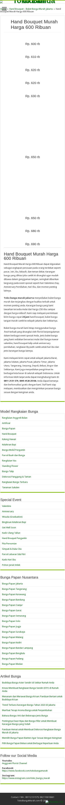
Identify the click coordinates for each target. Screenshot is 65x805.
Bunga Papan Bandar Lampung (17, 648)
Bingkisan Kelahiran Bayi (14, 522)
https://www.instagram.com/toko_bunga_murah (26, 778)
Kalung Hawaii (9, 439)
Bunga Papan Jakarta (12, 583)
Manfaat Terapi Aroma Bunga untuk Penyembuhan (27, 710)
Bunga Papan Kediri (11, 642)
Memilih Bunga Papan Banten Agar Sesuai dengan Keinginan (32, 738)
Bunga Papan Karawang (14, 594)
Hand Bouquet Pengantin (14, 538)
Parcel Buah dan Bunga (13, 455)
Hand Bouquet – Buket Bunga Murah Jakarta (31, 9)
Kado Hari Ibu (9, 559)
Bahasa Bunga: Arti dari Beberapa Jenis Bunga (25, 715)
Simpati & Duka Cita (11, 549)
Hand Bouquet (9, 434)
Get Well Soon (9, 527)
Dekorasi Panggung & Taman (16, 476)
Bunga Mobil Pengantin (13, 450)
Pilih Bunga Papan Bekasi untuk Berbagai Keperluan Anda (30, 743)
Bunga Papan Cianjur (12, 605)
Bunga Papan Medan (12, 664)
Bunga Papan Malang (12, 637)
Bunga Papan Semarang (14, 615)
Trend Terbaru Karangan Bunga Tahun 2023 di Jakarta (28, 705)
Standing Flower (10, 466)
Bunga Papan (8, 428)
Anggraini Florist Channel (14, 763)
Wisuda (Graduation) (12, 516)
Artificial (6, 423)
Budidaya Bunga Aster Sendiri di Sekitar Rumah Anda (28, 682)
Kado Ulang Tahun (11, 533)
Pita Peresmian (9, 543)
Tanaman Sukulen (10, 487)
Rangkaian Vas (9, 460)
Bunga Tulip (8, 471)
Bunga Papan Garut (11, 610)
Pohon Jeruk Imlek (11, 565)
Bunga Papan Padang (12, 658)
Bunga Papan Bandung (13, 599)
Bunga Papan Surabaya (13, 632)
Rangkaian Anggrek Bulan (14, 417)
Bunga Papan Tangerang (14, 589)
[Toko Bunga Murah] (32, 2)
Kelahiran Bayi (9, 444)
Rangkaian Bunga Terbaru (15, 482)
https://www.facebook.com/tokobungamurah (25, 770)
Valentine (6, 506)
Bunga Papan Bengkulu (13, 653)
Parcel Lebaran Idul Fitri (13, 554)
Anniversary (8, 511)
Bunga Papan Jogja (11, 626)
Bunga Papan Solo (11, 621)
